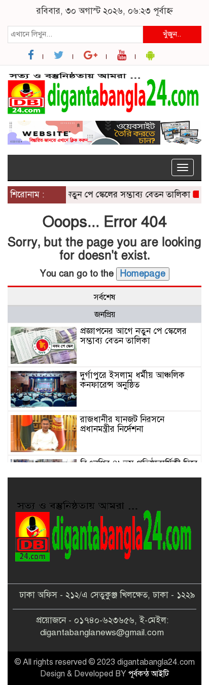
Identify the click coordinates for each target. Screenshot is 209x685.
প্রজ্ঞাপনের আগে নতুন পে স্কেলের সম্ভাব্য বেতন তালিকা (97, 194)
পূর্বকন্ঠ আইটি (148, 674)
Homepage (142, 273)
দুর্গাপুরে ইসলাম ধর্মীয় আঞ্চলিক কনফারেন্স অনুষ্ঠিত (132, 380)
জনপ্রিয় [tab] (104, 315)
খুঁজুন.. (172, 34)
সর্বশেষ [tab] (104, 297)
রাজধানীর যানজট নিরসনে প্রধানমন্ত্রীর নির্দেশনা (122, 424)
